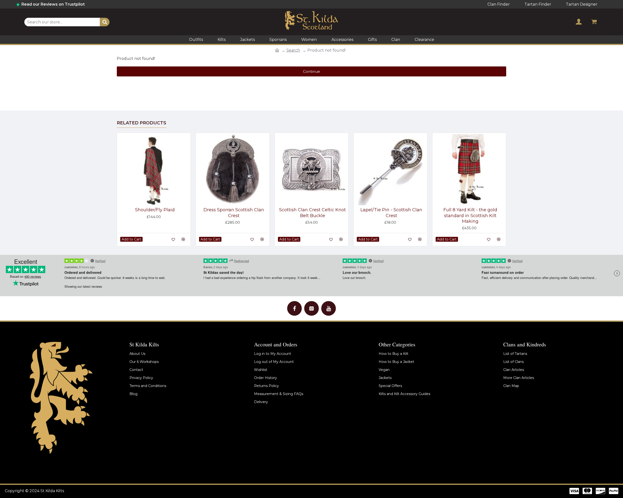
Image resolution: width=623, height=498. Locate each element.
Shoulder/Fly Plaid (155, 209)
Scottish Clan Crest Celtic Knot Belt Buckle (312, 212)
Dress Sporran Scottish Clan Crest (233, 212)
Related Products (141, 123)
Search (293, 50)
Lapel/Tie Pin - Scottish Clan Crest (391, 212)
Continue (311, 71)
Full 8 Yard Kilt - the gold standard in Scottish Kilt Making (470, 215)
